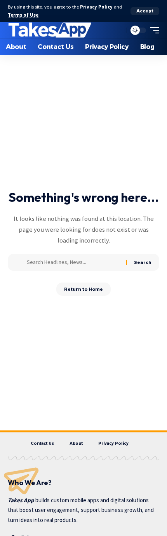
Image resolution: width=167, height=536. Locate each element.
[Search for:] (73, 262)
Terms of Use (23, 15)
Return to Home (83, 289)
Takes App (21, 500)
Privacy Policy (96, 7)
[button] (144, 11)
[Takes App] (50, 30)
